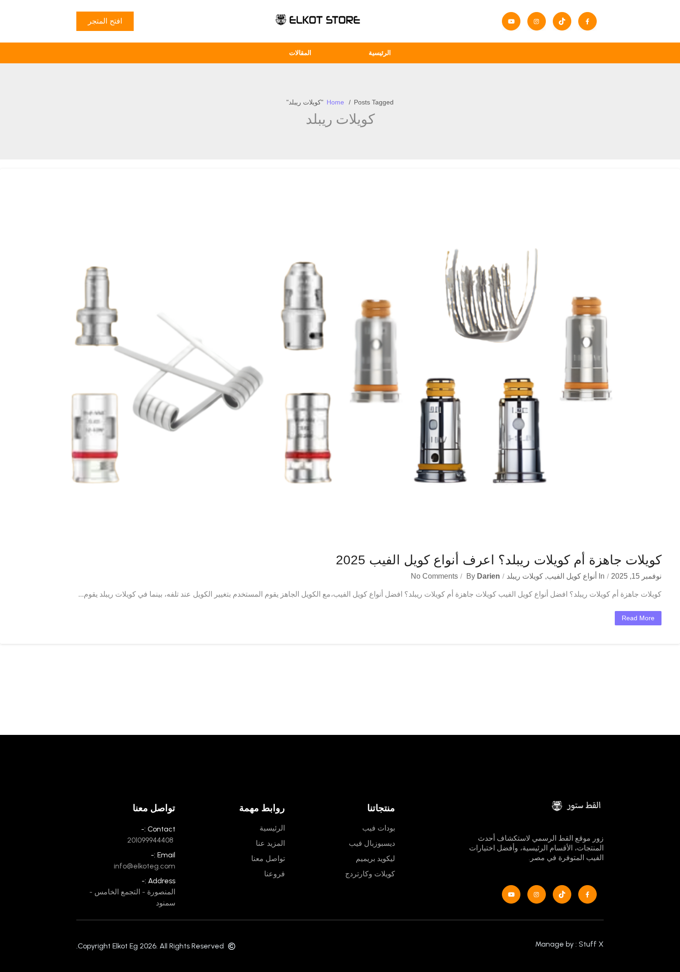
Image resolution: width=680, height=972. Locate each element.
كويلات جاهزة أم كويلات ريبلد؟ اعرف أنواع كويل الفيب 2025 (498, 560)
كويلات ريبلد (525, 576)
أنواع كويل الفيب (572, 576)
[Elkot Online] (317, 21)
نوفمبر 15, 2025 (636, 576)
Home (335, 102)
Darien (488, 576)
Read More (638, 618)
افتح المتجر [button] (105, 21)
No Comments (434, 576)
